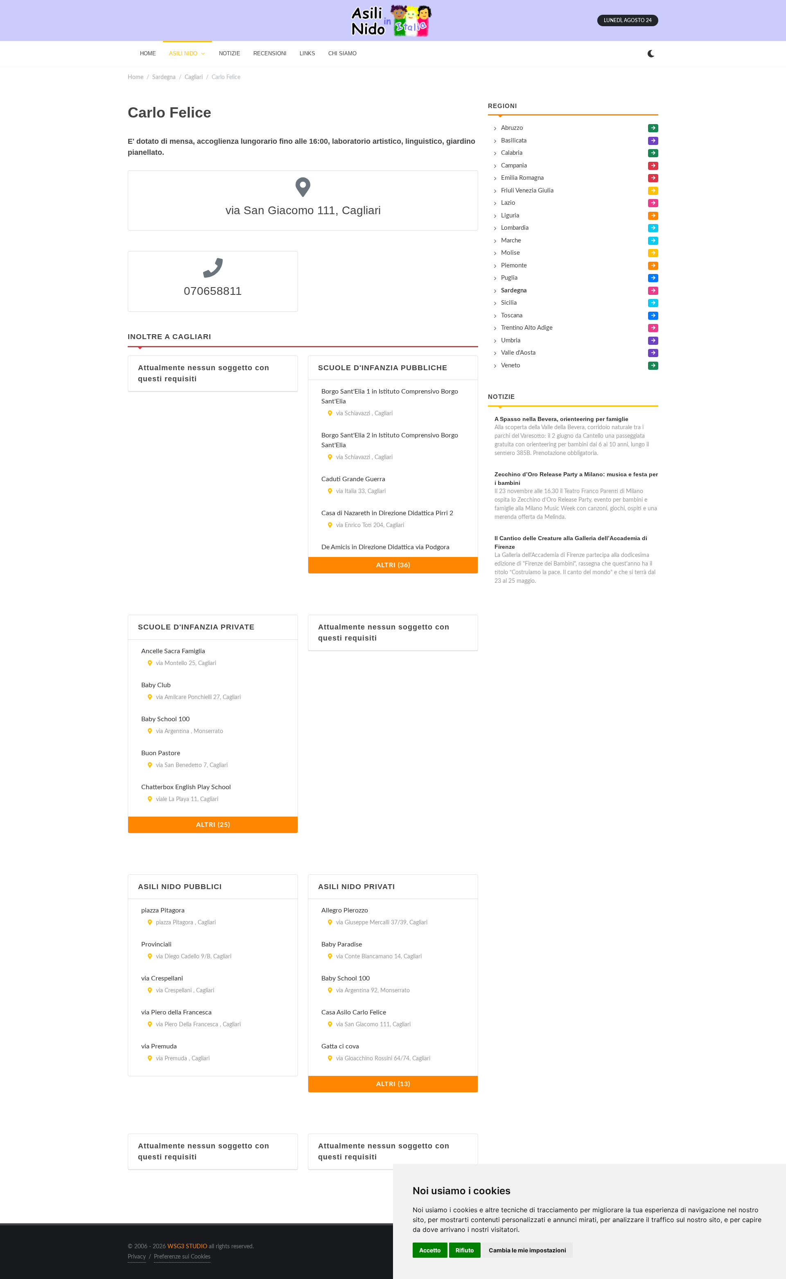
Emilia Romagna (522, 178)
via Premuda (159, 1046)
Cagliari (194, 77)
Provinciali (156, 944)
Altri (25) (213, 825)
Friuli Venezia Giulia (527, 191)
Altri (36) (393, 565)
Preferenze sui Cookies (182, 1257)
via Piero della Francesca (176, 1012)
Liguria (510, 216)
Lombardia (515, 228)
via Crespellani (162, 978)
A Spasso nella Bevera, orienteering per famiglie (561, 419)
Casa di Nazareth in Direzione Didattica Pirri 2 (387, 513)
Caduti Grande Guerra (353, 479)
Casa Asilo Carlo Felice (353, 1012)
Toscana (511, 315)
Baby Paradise (341, 944)
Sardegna (164, 77)
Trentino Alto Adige (527, 328)
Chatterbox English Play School (186, 787)
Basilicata (513, 141)
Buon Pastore (160, 753)
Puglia (509, 278)
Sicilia (509, 303)
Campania (514, 166)
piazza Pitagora (163, 910)
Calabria (511, 153)
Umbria (510, 340)
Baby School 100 (165, 719)
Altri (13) (393, 1084)
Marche (511, 241)
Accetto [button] (430, 1250)
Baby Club (156, 685)
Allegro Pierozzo (344, 910)
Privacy (137, 1257)
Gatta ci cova (340, 1046)
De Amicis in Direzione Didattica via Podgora (385, 547)
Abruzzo (512, 128)
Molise (510, 253)
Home (135, 77)
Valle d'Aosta (518, 353)
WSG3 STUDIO (187, 1247)
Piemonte (514, 266)
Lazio (508, 203)
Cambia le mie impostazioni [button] (527, 1250)
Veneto (510, 365)
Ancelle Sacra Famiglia (173, 651)
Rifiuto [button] (465, 1250)
